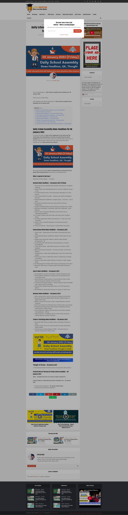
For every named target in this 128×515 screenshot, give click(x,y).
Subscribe (77, 31)
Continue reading (64, 35)
